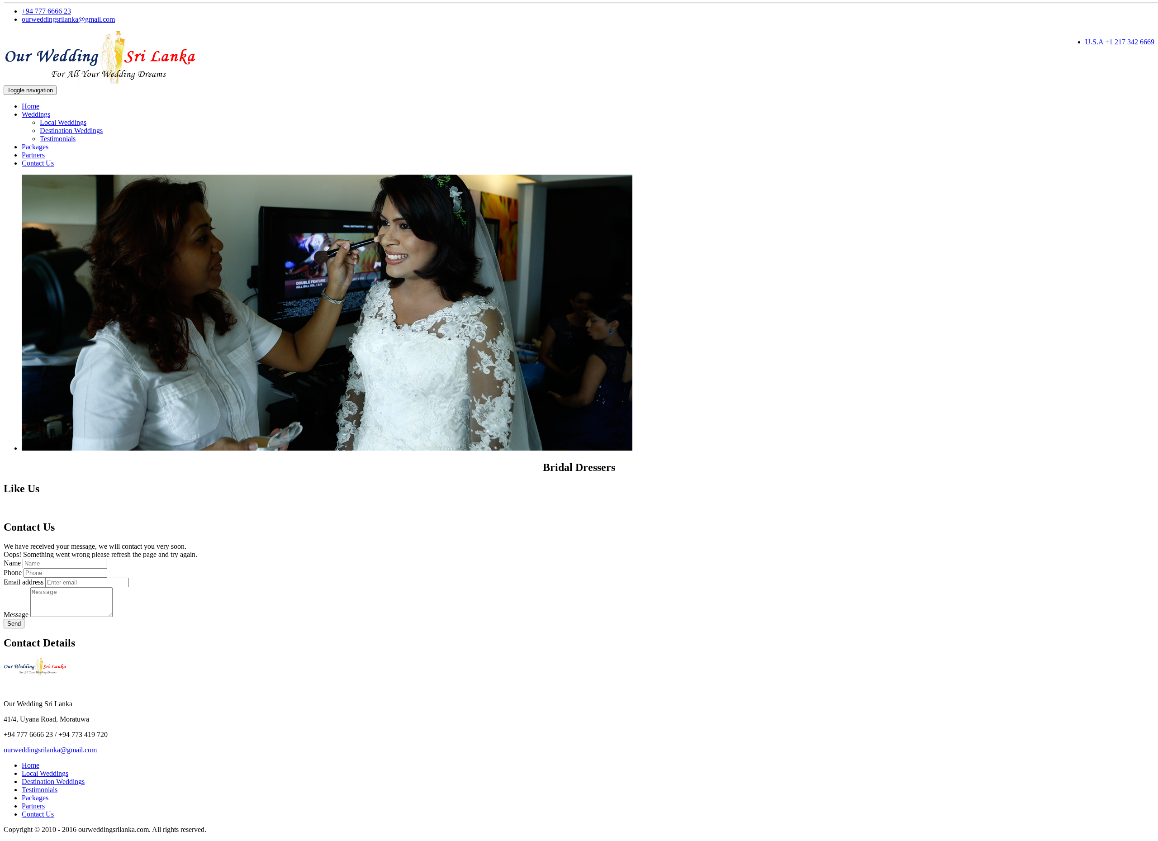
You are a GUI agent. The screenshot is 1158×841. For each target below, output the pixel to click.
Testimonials (58, 139)
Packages (35, 147)
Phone (13, 572)
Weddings (36, 114)
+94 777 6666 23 (46, 11)
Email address (23, 582)
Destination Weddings (71, 130)
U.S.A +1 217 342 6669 (1119, 42)
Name (12, 563)
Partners (33, 155)
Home (30, 106)
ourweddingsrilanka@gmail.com (68, 19)
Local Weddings (63, 122)
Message (16, 614)
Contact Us (38, 163)
